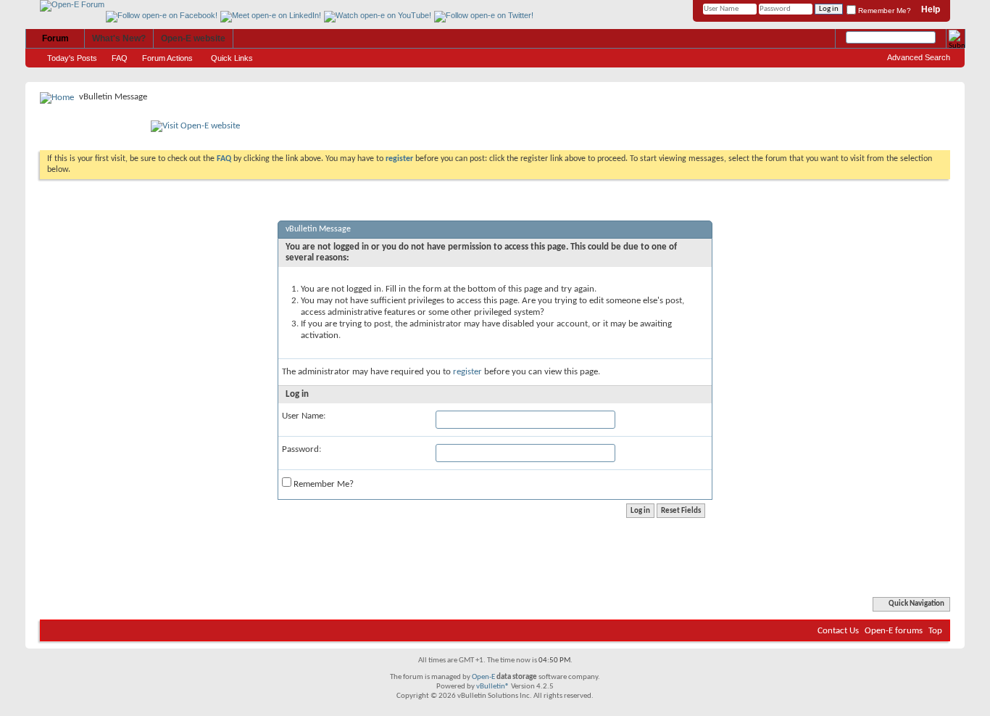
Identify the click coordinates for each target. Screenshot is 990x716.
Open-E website (193, 38)
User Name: (303, 416)
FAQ (120, 58)
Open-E (483, 677)
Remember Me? (883, 11)
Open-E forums (894, 630)
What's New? (119, 38)
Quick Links (232, 58)
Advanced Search (918, 57)
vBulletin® (492, 687)
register (467, 371)
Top (935, 630)
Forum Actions (167, 58)
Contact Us (838, 630)
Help (930, 9)
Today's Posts (72, 58)
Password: (301, 449)
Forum (55, 38)
